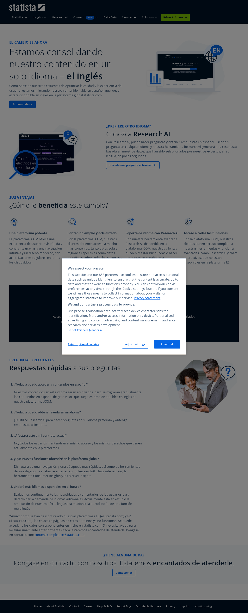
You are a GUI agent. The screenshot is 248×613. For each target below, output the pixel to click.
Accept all (167, 344)
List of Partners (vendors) (85, 330)
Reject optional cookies (83, 344)
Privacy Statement (147, 298)
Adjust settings (135, 344)
